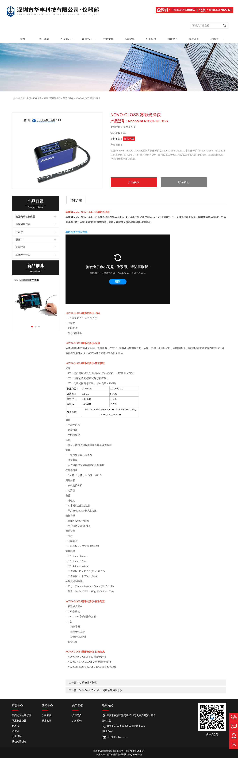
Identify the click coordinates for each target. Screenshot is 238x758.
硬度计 (19, 239)
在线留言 (194, 39)
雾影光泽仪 (68, 98)
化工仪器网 (112, 754)
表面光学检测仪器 (52, 98)
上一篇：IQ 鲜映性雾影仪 (83, 682)
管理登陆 (122, 754)
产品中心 (17, 705)
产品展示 (65, 39)
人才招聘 (77, 720)
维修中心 (172, 39)
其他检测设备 (23, 254)
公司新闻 (47, 715)
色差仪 (19, 231)
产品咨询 (133, 182)
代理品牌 (130, 39)
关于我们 (44, 39)
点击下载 (129, 138)
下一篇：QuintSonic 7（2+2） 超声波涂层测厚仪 (95, 690)
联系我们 (215, 39)
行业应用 (151, 39)
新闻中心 (87, 39)
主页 (29, 98)
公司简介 (77, 715)
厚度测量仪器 (23, 224)
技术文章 (108, 39)
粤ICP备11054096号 (135, 751)
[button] (32, 326)
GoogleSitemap (134, 754)
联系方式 (107, 705)
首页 (22, 39)
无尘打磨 (20, 247)
